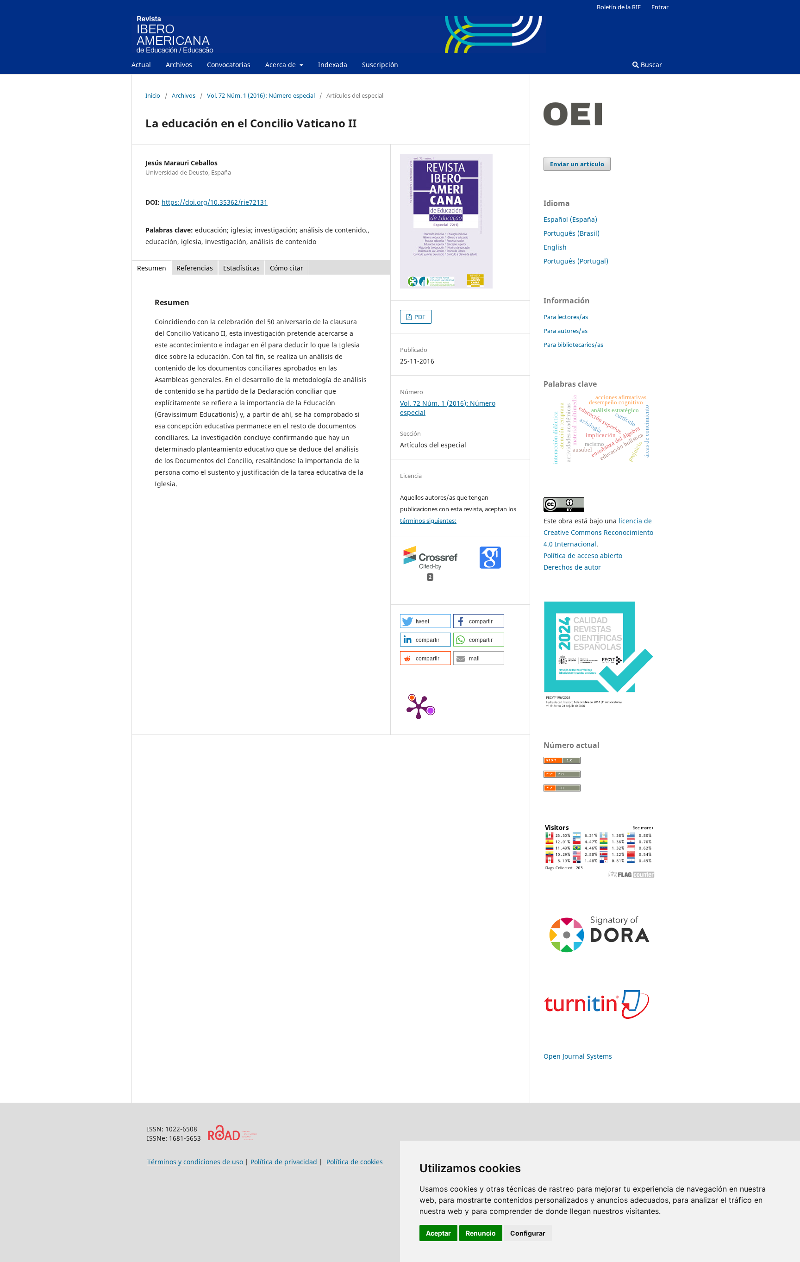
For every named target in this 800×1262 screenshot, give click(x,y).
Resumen (151, 268)
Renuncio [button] (481, 1233)
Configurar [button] (527, 1233)
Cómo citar (286, 268)
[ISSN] (232, 1138)
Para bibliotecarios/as (573, 344)
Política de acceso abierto (583, 555)
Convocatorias (228, 64)
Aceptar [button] (438, 1233)
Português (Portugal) (576, 261)
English (555, 247)
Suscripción (380, 64)
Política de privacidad (283, 1161)
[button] (425, 621)
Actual (141, 64)
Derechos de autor (572, 567)
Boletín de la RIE (619, 7)
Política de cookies (354, 1161)
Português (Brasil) (572, 233)
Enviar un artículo (577, 164)
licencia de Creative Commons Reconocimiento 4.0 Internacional (598, 532)
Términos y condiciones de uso (195, 1161)
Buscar (650, 64)
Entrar (660, 7)
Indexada (332, 64)
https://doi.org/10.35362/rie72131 (215, 202)
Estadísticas (241, 268)
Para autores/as (566, 330)
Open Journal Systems (578, 1056)
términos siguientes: (428, 520)
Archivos (179, 64)
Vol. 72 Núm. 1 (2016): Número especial (261, 95)
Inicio (152, 95)
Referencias (194, 268)
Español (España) (570, 219)
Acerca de (281, 64)
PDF (419, 317)
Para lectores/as (566, 317)
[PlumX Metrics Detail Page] (418, 707)
